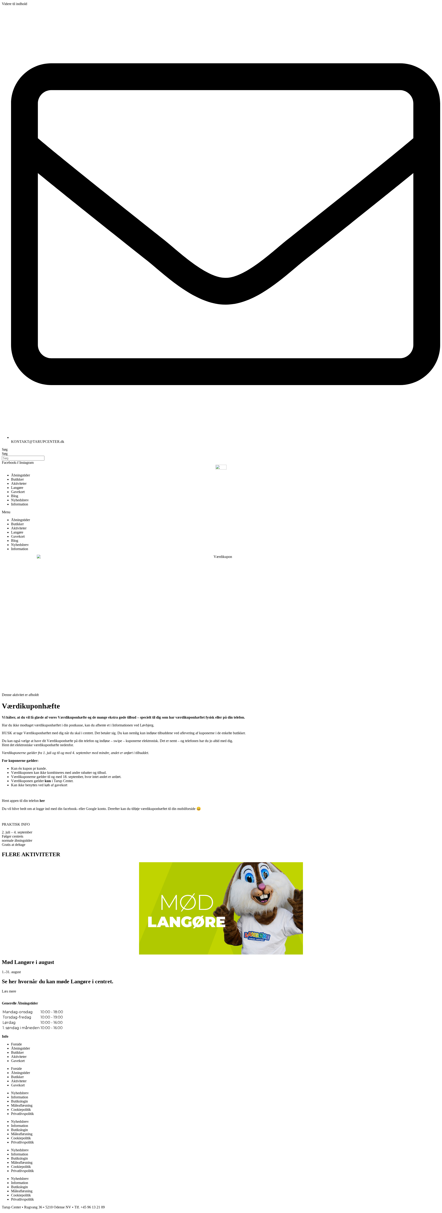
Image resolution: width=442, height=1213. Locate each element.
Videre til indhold (14, 4)
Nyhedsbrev (20, 500)
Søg (5, 449)
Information (19, 504)
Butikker (17, 479)
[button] (221, 512)
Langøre (17, 488)
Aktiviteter (18, 483)
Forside (16, 1044)
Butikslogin (19, 1101)
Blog (14, 496)
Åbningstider (20, 475)
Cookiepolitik (21, 1109)
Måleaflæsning (21, 1105)
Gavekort (18, 492)
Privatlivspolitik (22, 1114)
